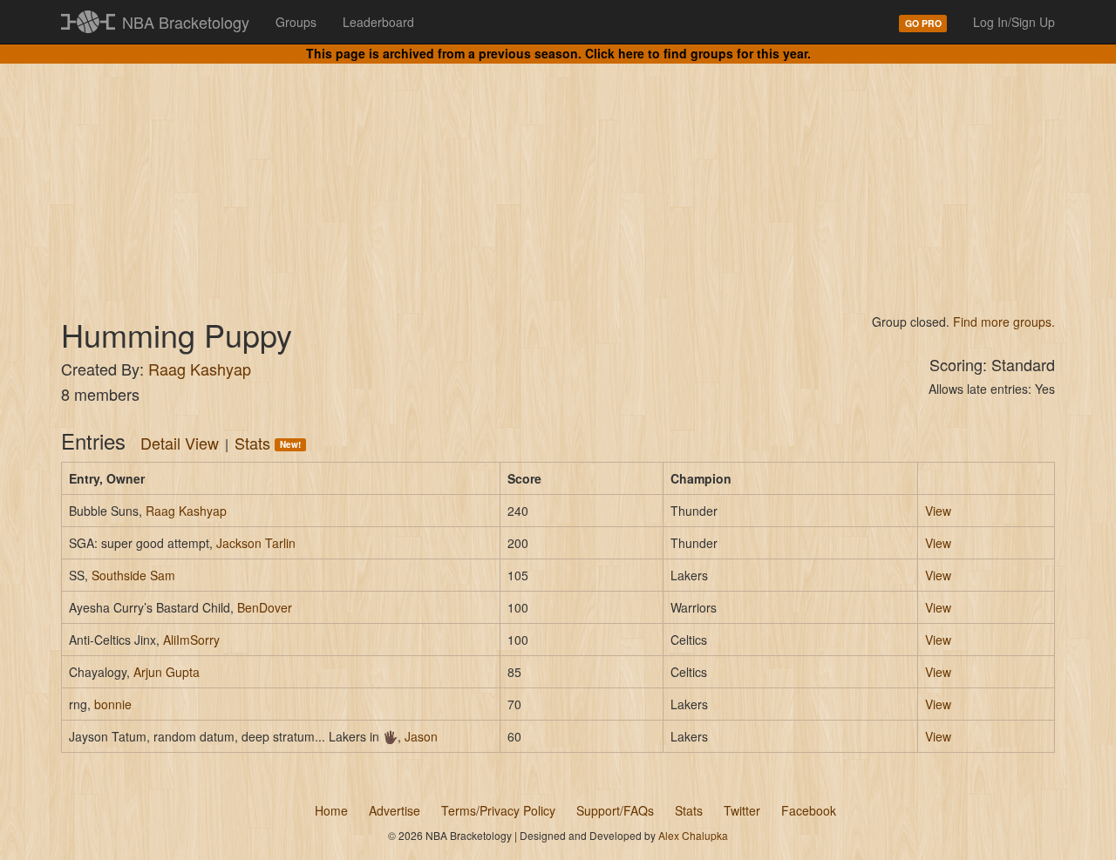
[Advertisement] (558, 174)
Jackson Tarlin (256, 543)
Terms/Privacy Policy (498, 810)
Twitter (742, 810)
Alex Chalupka (693, 835)
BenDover (264, 607)
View (938, 510)
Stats (268, 442)
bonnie (113, 704)
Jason (421, 736)
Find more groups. (1004, 321)
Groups (296, 21)
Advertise (394, 810)
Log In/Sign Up (1014, 21)
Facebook (808, 810)
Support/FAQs (615, 810)
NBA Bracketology (185, 21)
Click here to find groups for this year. (698, 53)
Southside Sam (133, 575)
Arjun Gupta (166, 672)
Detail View (179, 442)
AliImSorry (191, 639)
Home (331, 810)
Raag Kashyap (199, 368)
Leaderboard (378, 21)
